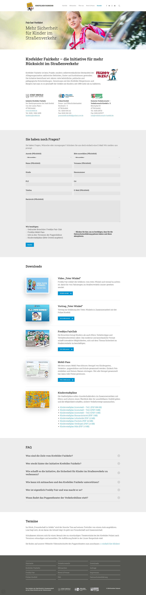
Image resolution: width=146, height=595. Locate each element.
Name (33, 163)
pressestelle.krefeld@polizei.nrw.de (70, 116)
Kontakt (99, 5)
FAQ (59, 577)
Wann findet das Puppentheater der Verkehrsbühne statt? (57, 497)
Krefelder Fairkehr (33, 568)
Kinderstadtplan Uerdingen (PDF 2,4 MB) (77, 423)
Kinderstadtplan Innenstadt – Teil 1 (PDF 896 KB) (81, 407)
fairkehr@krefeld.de (33, 116)
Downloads (94, 563)
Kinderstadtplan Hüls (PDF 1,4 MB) (74, 426)
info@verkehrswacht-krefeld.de (102, 116)
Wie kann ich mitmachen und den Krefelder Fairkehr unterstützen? (62, 482)
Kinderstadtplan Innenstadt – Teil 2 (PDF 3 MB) (80, 410)
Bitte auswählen (85, 155)
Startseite (29, 563)
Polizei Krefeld (31, 577)
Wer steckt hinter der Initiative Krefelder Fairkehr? (53, 463)
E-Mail (81, 190)
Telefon (29, 190)
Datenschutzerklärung (99, 577)
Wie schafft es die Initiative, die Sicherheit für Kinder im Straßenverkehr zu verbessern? (67, 473)
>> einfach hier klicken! (110, 543)
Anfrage (93, 568)
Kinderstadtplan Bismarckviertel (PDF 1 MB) (79, 415)
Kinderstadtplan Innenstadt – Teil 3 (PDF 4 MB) (80, 412)
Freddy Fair (30, 572)
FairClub (64, 5)
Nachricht (34, 199)
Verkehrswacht (64, 563)
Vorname (82, 163)
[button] (3, 591)
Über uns (81, 5)
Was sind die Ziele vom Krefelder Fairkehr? (49, 455)
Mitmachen (73, 5)
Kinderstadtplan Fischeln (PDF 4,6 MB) (76, 421)
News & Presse (90, 5)
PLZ (27, 181)
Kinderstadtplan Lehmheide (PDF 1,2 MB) (77, 418)
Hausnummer (79, 172)
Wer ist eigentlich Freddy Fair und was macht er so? (54, 489)
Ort (75, 181)
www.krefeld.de (31, 111)
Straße (28, 172)
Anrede (33, 155)
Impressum (94, 572)
